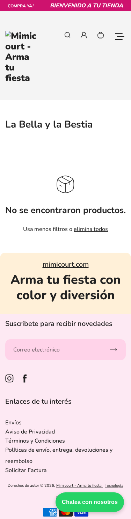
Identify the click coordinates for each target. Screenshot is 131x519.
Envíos (13, 422)
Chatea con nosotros (90, 502)
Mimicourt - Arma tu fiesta (79, 485)
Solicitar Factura (26, 470)
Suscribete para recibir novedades (58, 323)
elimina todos (91, 229)
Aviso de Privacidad (30, 432)
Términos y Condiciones (35, 441)
